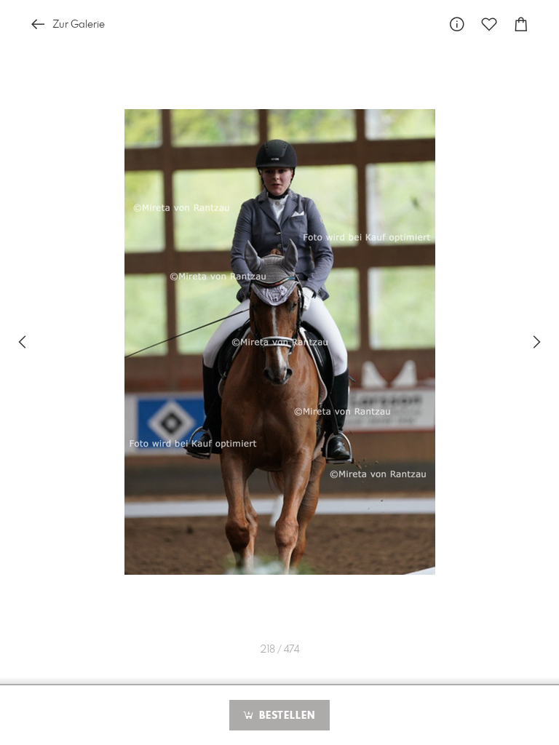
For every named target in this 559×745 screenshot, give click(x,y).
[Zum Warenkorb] (521, 24)
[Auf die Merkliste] (489, 24)
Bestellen (285, 716)
